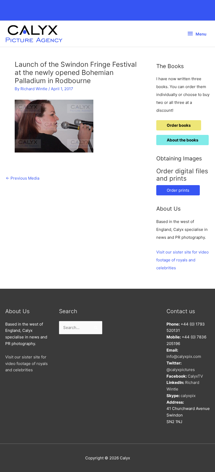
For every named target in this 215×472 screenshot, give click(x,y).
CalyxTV (195, 376)
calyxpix (188, 395)
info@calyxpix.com (183, 356)
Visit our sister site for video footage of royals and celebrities (182, 260)
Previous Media (22, 178)
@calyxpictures (180, 369)
